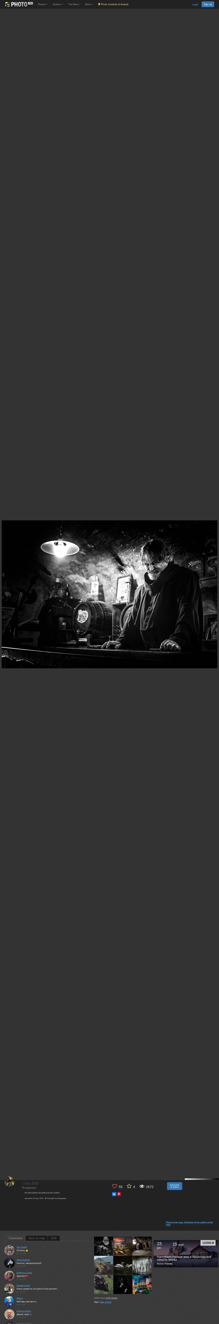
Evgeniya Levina (24, 1273)
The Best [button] (73, 4)
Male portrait (105, 1302)
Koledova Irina (23, 1285)
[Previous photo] (3, 575)
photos (112, 1298)
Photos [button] (42, 4)
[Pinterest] (119, 1194)
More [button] (88, 4)
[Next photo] (215, 575)
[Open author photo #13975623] (142, 1265)
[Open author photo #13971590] (103, 1284)
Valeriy (20, 1298)
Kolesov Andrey (24, 1311)
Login (195, 4)
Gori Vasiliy (22, 1247)
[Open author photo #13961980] (142, 1284)
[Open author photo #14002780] (103, 1246)
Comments (16, 1238)
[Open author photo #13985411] (123, 1265)
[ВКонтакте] (114, 1194)
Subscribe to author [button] (174, 1186)
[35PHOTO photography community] (18, 4)
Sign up (208, 4)
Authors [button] (57, 4)
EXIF (54, 1238)
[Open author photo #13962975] (123, 1284)
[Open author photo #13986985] (103, 1265)
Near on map (36, 1238)
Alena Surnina (23, 1260)
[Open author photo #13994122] (123, 1246)
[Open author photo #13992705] (142, 1246)
